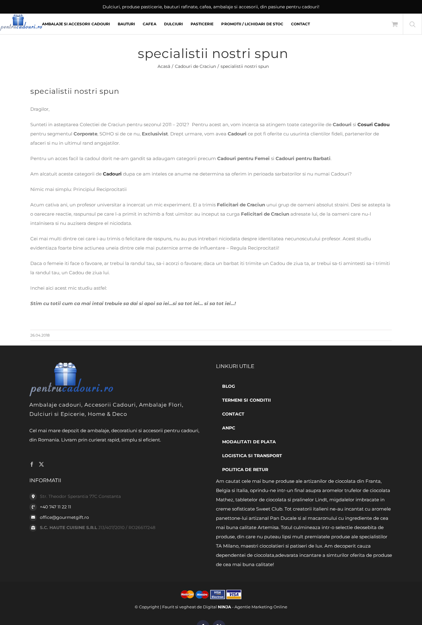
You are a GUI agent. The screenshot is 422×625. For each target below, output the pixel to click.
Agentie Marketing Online (260, 606)
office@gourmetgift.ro (64, 517)
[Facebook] (31, 464)
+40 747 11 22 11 (55, 507)
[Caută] (412, 24)
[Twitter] (41, 464)
